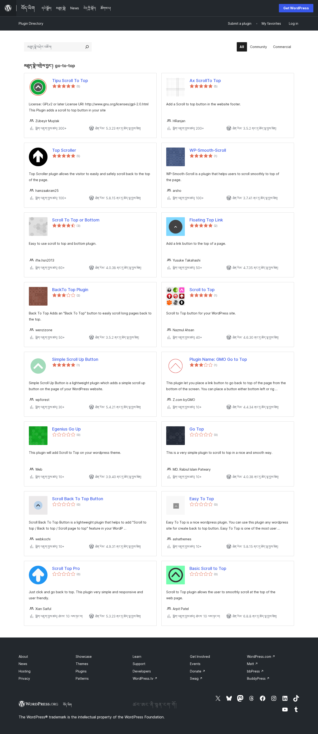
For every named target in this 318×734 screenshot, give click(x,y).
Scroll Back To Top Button (77, 498)
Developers (142, 671)
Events (195, 664)
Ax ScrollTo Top (205, 80)
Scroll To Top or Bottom (75, 219)
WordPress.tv (145, 678)
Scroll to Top (202, 289)
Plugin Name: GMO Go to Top (218, 359)
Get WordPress (296, 8)
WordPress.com (261, 656)
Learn (137, 656)
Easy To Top (201, 498)
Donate (197, 671)
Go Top (196, 429)
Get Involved (200, 656)
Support (139, 664)
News (23, 664)
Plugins (81, 671)
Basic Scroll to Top (207, 568)
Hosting (24, 671)
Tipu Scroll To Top (70, 80)
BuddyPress (258, 678)
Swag (196, 678)
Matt (252, 664)
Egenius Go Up (66, 429)
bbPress (255, 671)
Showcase (84, 656)
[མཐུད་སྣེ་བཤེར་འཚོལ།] (87, 47)
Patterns (82, 678)
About (23, 656)
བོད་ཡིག (67, 704)
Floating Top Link (206, 219)
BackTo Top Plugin (70, 289)
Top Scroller (64, 150)
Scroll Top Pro (66, 568)
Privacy (24, 678)
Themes (82, 664)
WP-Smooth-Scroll (207, 150)
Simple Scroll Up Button (75, 359)
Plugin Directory (31, 23)
